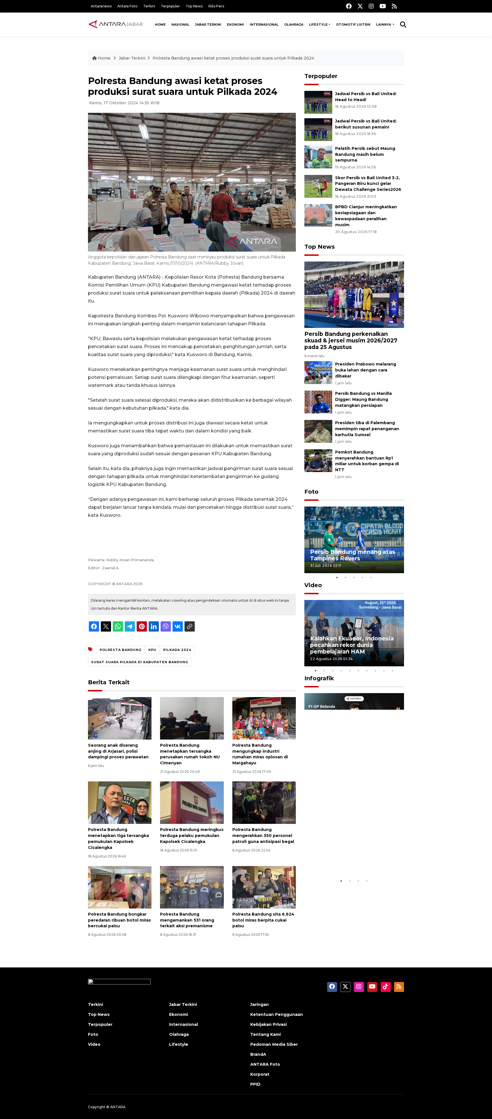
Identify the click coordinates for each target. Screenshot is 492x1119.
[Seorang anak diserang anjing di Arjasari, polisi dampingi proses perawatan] (119, 718)
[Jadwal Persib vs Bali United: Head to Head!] (318, 102)
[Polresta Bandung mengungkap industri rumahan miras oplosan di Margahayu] (264, 718)
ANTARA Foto (265, 1064)
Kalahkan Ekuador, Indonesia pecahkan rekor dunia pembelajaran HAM (352, 645)
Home (160, 24)
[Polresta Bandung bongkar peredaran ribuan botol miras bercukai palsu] (119, 887)
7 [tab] (367, 670)
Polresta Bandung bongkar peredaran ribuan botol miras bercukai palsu (119, 920)
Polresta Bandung (121, 650)
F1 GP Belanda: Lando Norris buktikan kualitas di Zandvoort (354, 858)
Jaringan (259, 1004)
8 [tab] (375, 670)
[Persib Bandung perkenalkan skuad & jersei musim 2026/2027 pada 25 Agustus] (354, 294)
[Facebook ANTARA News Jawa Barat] (349, 6)
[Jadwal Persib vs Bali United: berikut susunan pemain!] (318, 129)
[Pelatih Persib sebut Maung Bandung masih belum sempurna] (318, 156)
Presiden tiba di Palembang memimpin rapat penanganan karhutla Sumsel (367, 428)
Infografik (319, 678)
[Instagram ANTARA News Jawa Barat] (371, 6)
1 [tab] (337, 577)
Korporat (259, 1074)
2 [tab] (345, 577)
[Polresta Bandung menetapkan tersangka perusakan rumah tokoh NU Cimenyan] (192, 718)
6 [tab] (358, 670)
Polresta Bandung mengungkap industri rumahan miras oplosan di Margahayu (260, 754)
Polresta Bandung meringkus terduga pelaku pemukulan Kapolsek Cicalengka (192, 835)
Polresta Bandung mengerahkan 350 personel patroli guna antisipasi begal (263, 835)
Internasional (264, 24)
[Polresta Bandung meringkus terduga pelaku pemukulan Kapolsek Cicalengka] (192, 802)
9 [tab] (384, 670)
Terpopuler (170, 6)
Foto (311, 491)
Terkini (149, 6)
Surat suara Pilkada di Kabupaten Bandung (139, 662)
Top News (194, 6)
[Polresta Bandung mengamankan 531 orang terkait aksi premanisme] (192, 887)
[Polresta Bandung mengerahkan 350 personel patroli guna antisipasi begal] (264, 802)
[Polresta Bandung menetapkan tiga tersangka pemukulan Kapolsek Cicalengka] (119, 802)
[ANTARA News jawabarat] (116, 24)
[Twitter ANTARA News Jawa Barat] (360, 6)
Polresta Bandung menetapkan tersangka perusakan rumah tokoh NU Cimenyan (190, 754)
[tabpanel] (354, 540)
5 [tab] (371, 577)
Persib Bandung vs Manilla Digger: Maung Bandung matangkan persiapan (363, 399)
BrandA (258, 1054)
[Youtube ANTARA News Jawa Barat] (383, 6)
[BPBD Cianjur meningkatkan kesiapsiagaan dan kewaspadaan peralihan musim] (318, 215)
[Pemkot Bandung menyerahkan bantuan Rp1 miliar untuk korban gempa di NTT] (318, 460)
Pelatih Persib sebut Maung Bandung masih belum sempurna (365, 154)
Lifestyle (318, 24)
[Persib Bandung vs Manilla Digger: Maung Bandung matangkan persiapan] (318, 401)
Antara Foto (127, 6)
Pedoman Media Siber (274, 1044)
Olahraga (293, 24)
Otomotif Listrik (353, 24)
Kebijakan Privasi (268, 1024)
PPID (255, 1084)
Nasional (180, 24)
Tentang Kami (265, 1034)
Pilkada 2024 (177, 650)
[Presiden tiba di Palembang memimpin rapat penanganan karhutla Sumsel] (318, 431)
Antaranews (101, 6)
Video (313, 585)
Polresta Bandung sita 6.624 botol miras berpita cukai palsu (263, 920)
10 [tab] (392, 670)
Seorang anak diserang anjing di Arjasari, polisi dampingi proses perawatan (118, 751)
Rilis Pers (216, 6)
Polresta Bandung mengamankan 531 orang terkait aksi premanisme (187, 920)
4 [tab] (363, 577)
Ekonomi (235, 24)
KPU (152, 650)
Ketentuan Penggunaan (276, 1014)
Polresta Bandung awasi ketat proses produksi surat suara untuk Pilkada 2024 (233, 58)
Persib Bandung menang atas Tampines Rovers (352, 555)
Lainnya (384, 24)
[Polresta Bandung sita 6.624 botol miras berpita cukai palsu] (264, 887)
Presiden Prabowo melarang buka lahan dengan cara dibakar (365, 370)
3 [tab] (354, 577)
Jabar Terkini (208, 24)
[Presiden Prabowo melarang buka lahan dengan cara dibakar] (318, 372)
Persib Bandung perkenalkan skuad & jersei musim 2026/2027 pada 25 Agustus (350, 340)
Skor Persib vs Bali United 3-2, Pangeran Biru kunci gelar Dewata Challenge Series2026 (368, 183)
